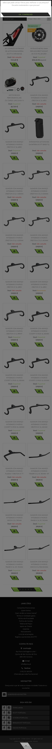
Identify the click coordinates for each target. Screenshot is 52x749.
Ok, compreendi (26, 14)
